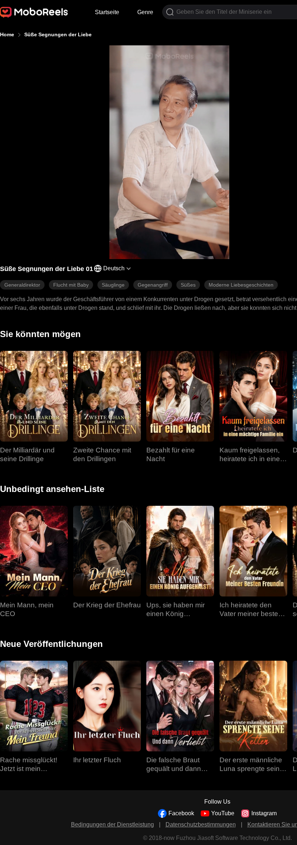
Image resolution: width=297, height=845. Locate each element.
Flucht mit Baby (71, 285)
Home (7, 34)
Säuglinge (113, 285)
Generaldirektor (22, 285)
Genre (145, 12)
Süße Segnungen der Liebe (58, 34)
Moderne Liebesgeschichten (241, 285)
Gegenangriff (153, 285)
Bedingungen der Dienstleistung (112, 824)
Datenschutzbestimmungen (201, 824)
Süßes (188, 285)
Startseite (107, 12)
